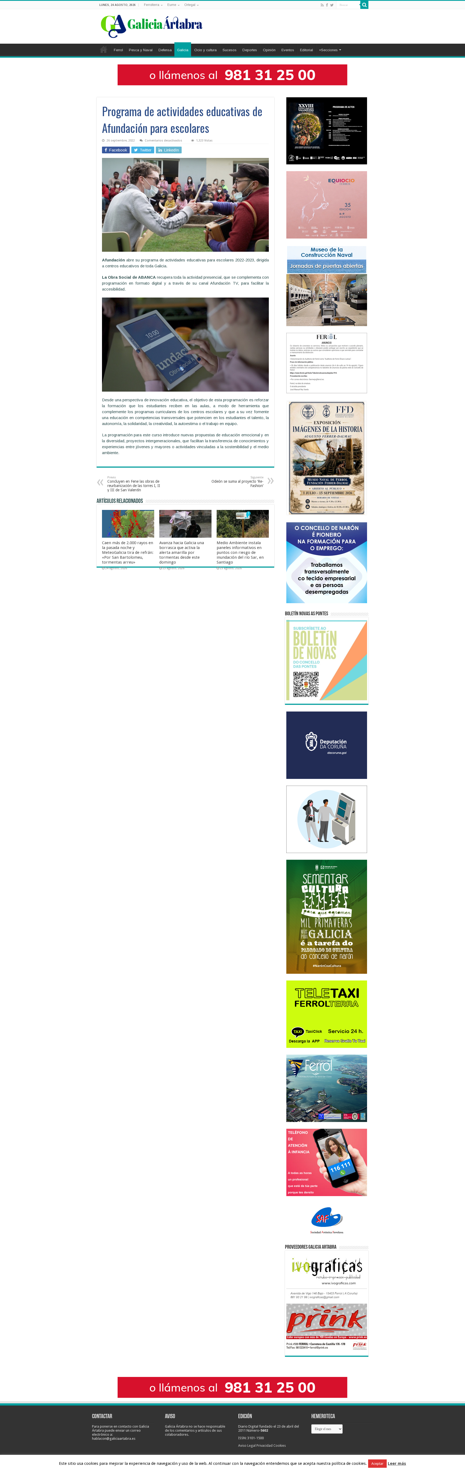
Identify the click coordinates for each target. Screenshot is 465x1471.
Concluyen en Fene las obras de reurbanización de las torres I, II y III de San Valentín (133, 484)
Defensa (165, 50)
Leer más (397, 1463)
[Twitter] (332, 5)
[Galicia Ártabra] (152, 25)
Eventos (287, 50)
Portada (104, 49)
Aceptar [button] (377, 1464)
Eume (171, 5)
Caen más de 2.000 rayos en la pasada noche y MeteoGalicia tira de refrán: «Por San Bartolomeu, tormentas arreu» (127, 552)
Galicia (182, 50)
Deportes (249, 50)
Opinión (269, 50)
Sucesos (230, 50)
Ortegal (189, 5)
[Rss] (322, 5)
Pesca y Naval (141, 50)
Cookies (279, 1446)
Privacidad (264, 1446)
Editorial (306, 50)
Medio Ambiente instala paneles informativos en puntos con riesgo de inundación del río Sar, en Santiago (240, 552)
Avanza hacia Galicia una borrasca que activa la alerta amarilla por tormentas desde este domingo (181, 552)
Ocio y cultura (205, 50)
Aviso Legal (247, 1446)
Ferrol (118, 50)
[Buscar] (364, 5)
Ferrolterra (151, 5)
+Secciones (328, 50)
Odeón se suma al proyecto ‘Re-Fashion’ (237, 482)
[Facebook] (327, 5)
